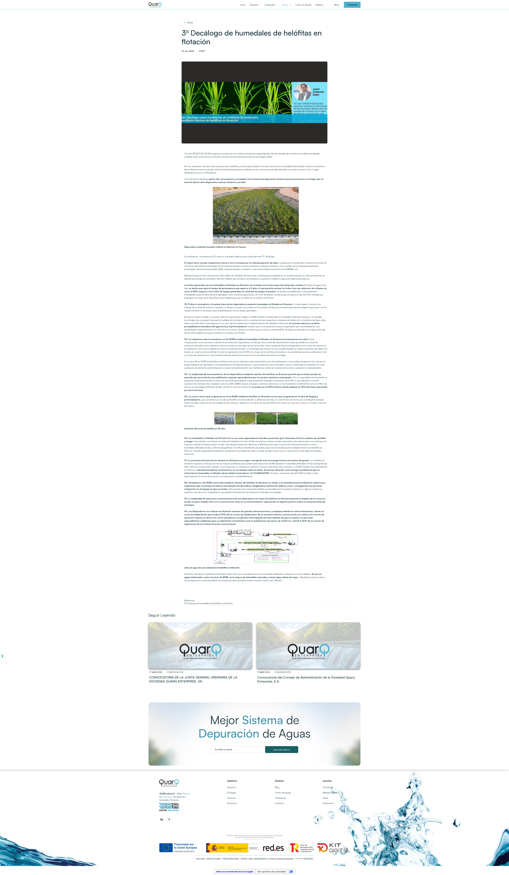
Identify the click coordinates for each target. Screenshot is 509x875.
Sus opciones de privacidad (272, 871)
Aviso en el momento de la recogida (234, 871)
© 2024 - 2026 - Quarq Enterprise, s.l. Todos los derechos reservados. (267, 858)
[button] (255, 5)
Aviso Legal (200, 858)
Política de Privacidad (231, 858)
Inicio (242, 4)
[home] (155, 4)
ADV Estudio (308, 858)
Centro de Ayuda (303, 4)
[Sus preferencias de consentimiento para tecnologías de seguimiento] (2, 656)
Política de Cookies (214, 858)
